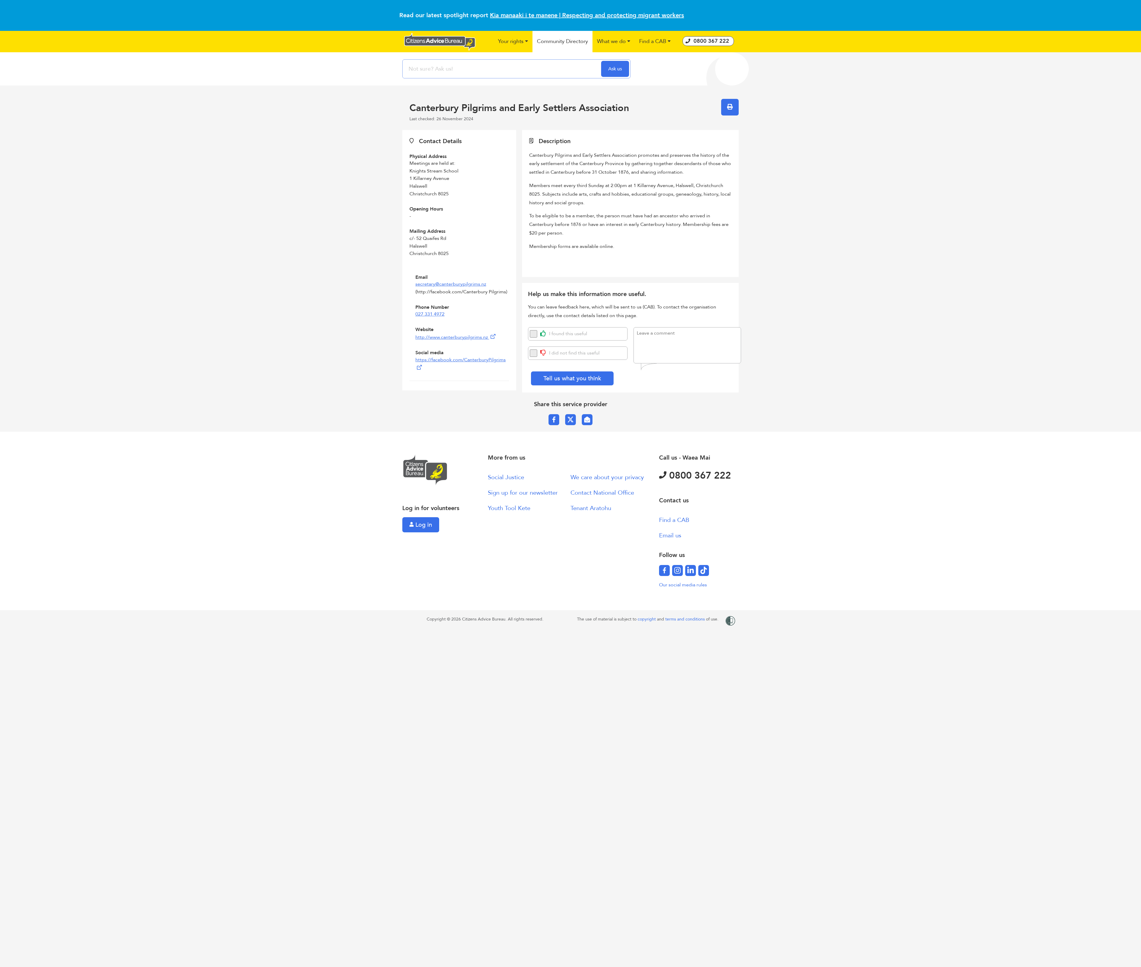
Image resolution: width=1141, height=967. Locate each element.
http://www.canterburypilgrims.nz (452, 337)
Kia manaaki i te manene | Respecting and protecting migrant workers (587, 15)
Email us (670, 535)
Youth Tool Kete (509, 508)
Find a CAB (674, 520)
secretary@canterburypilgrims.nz (450, 284)
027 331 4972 (430, 314)
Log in (423, 525)
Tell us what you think (572, 378)
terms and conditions (685, 619)
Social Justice (506, 477)
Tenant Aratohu (590, 508)
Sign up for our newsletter (523, 493)
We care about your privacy (607, 477)
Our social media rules (683, 585)
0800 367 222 (698, 475)
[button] (513, 42)
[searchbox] (502, 69)
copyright (647, 619)
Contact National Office (602, 493)
